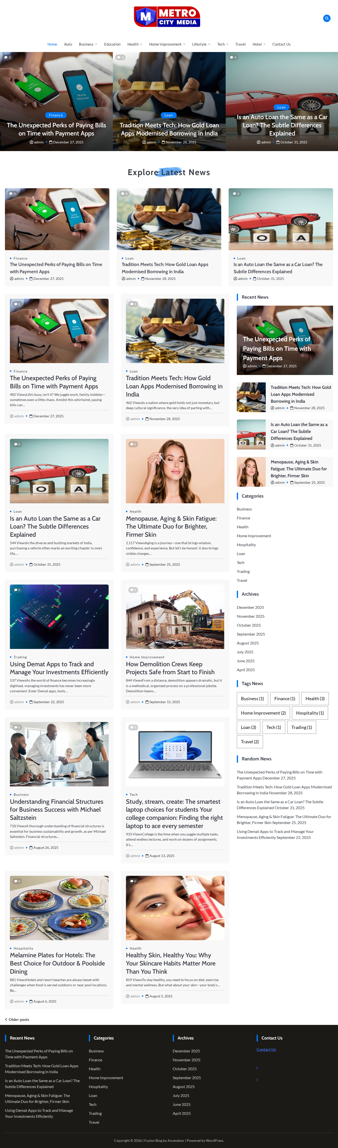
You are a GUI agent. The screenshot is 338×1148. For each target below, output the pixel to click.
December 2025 (250, 607)
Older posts (19, 1019)
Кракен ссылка (305, 1073)
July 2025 (245, 651)
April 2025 (246, 669)
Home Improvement (165, 44)
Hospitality (23, 948)
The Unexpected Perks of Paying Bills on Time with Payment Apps (277, 348)
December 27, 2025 (68, 142)
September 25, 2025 (309, 482)
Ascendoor (176, 1140)
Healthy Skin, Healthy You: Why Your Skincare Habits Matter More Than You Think (171, 963)
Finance (56, 115)
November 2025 (251, 616)
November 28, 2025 (181, 142)
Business (86, 44)
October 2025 (249, 625)
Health (133, 44)
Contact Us (281, 44)
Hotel (257, 44)
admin (39, 142)
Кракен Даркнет (306, 1067)
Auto (68, 44)
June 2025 (246, 660)
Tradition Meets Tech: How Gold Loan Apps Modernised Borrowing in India (174, 386)
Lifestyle (199, 44)
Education (112, 44)
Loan (169, 115)
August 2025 (248, 643)
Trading (20, 657)
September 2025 (251, 634)
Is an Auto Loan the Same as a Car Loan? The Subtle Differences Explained (282, 125)
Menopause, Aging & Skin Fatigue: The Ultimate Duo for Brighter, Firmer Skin (171, 526)
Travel (240, 44)
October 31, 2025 (293, 142)
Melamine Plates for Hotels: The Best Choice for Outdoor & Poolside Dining (57, 963)
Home (52, 44)
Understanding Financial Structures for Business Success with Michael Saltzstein (56, 810)
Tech (221, 44)
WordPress (214, 1140)
